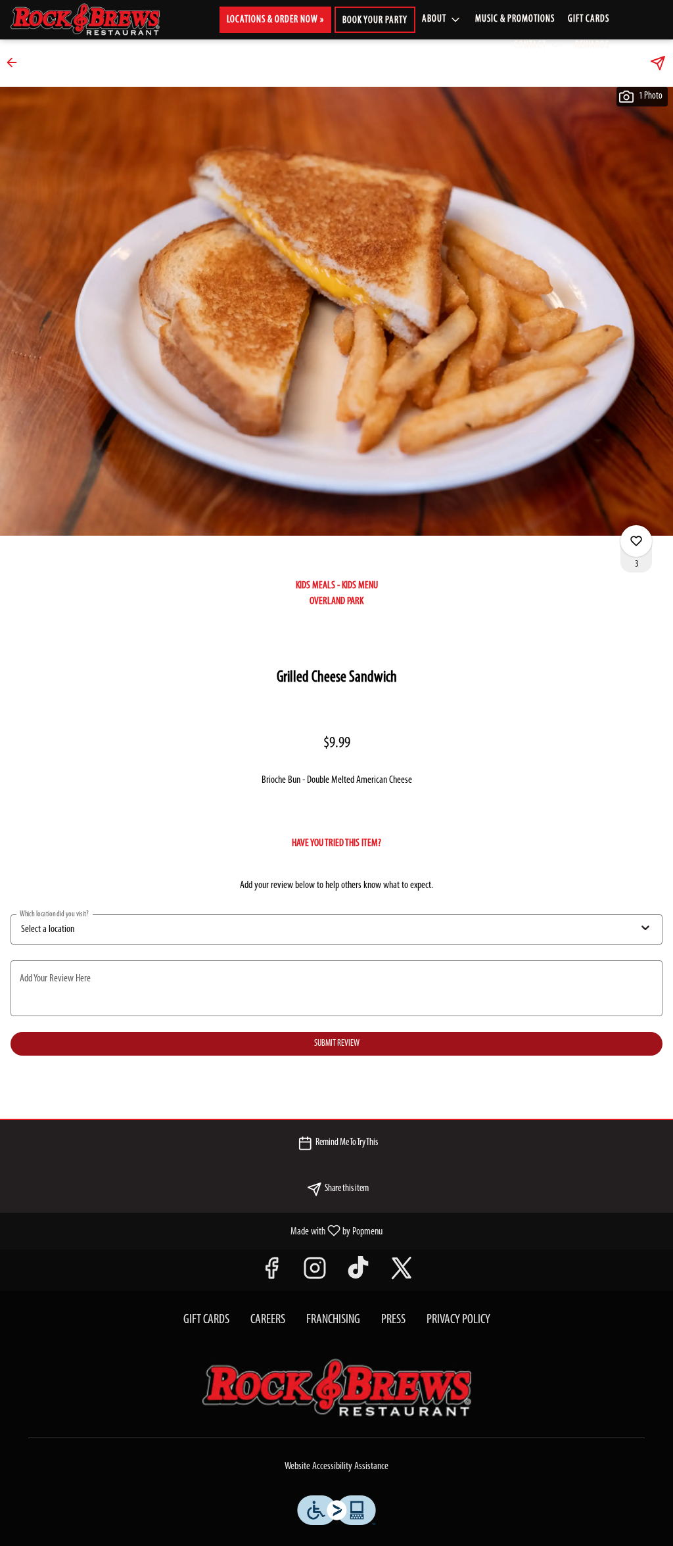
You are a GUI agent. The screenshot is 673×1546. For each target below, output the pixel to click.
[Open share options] (658, 63)
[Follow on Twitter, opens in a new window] (401, 1273)
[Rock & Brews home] (96, 19)
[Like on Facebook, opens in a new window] (271, 1273)
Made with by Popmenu (196, 1231)
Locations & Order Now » (275, 20)
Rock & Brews (336, 1388)
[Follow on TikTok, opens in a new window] (358, 1273)
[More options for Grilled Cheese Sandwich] (636, 541)
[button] (442, 20)
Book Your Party (374, 21)
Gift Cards (588, 19)
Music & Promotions (515, 19)
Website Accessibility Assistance (336, 1466)
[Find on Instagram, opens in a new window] (315, 1273)
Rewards (592, 46)
